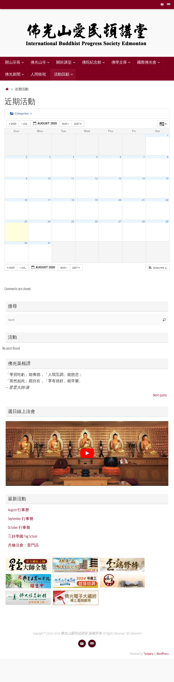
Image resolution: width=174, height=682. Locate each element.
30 (25, 243)
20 (119, 200)
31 (49, 243)
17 (49, 200)
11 (72, 178)
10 (49, 178)
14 (143, 178)
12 (96, 178)
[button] (157, 268)
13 (119, 178)
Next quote (160, 395)
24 (49, 221)
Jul (25, 123)
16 (25, 200)
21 (143, 200)
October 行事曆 (19, 528)
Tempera (148, 654)
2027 (77, 123)
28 (143, 221)
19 (96, 200)
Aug (65, 123)
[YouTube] (162, 4)
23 (25, 221)
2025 (13, 123)
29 (167, 221)
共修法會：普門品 (23, 545)
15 (167, 178)
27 (119, 221)
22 (167, 200)
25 (72, 221)
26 (96, 221)
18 (72, 200)
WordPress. (163, 654)
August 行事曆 (18, 510)
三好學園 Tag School (22, 536)
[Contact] (168, 4)
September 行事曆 (20, 519)
